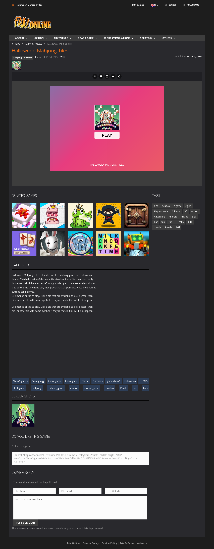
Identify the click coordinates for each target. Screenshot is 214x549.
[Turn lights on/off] (94, 76)
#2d (156, 205)
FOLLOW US (193, 5)
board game (54, 381)
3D (186, 211)
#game (178, 205)
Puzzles (38, 44)
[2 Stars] (178, 56)
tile (135, 388)
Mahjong (29, 44)
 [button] (113, 76)
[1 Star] (176, 56)
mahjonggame (56, 388)
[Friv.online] (33, 22)
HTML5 (144, 381)
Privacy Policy (90, 543)
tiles (145, 388)
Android (173, 216)
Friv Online (73, 543)
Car (156, 222)
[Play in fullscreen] (107, 76)
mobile (74, 388)
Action (39, 38)
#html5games (20, 381)
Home (17, 44)
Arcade (19, 38)
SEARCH (173, 5)
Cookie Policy (109, 543)
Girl (170, 222)
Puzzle (123, 388)
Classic (85, 381)
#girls (188, 205)
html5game (19, 388)
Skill (178, 227)
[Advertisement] (141, 20)
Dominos (98, 381)
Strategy (146, 38)
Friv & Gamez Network (133, 543)
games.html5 (113, 381)
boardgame (71, 381)
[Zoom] (23, 415)
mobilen (109, 388)
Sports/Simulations (117, 38)
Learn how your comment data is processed (79, 528)
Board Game (86, 38)
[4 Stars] (183, 56)
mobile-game (91, 388)
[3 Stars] (181, 56)
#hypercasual (161, 211)
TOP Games (138, 5)
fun (163, 222)
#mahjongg (38, 381)
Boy (194, 216)
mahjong (36, 388)
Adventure (61, 38)
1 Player (176, 211)
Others (167, 38)
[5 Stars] (185, 56)
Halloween (130, 381)
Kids (189, 222)
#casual (166, 205)
